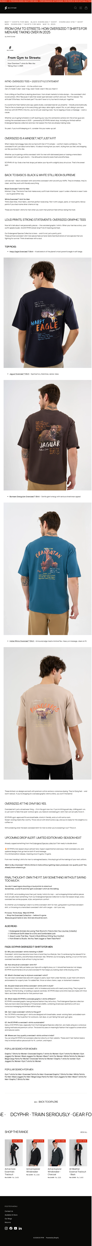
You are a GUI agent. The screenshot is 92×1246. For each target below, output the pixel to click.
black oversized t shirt (44, 22)
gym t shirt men (62, 812)
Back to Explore (48, 1101)
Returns (8, 1222)
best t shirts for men (17, 22)
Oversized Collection (23, 915)
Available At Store (11, 1215)
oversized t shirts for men (26, 24)
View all (83, 1132)
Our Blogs (8, 1219)
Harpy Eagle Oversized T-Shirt (21, 251)
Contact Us (9, 1211)
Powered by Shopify (52, 1238)
